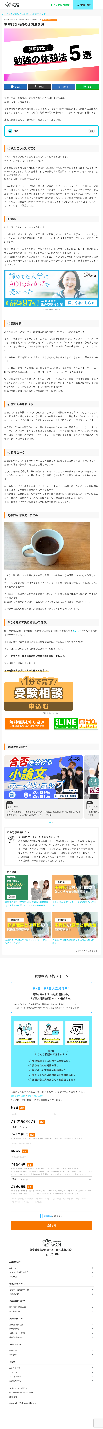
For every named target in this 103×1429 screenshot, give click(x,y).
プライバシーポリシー (19, 1388)
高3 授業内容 (15, 1311)
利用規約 (48, 1216)
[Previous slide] (8, 788)
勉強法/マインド (37, 14)
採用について (15, 1381)
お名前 (17, 1107)
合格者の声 (14, 1294)
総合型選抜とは (16, 1324)
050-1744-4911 (36, 1096)
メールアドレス (22, 1134)
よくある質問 (15, 1376)
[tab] (50, 822)
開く (91, 131)
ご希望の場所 (21, 1164)
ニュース (13, 1372)
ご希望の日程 (21, 1186)
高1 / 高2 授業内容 (17, 1307)
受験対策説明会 (16, 1337)
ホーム (5, 14)
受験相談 (13, 1350)
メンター (77, 630)
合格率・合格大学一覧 (19, 1290)
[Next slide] (94, 788)
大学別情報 (14, 1329)
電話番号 (19, 1151)
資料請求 (13, 1355)
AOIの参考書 (14, 1368)
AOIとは (12, 1268)
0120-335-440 (18, 1096)
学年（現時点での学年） (27, 1121)
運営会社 (13, 1397)
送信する (51, 1225)
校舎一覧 (13, 1276)
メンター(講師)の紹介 (19, 1272)
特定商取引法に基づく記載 (21, 1392)
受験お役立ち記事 (19, 14)
